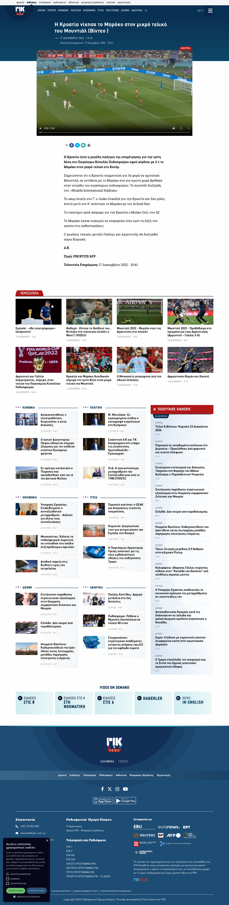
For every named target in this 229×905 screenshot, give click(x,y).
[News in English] (193, 703)
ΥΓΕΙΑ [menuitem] (101, 10)
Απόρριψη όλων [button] (36, 890)
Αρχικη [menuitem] (42, 10)
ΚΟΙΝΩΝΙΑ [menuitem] (63, 10)
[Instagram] (117, 789)
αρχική (20, 2)
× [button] (47, 840)
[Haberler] (153, 703)
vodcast (110, 2)
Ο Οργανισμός (74, 826)
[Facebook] (103, 789)
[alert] (26, 870)
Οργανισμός (164, 775)
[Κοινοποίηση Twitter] (77, 145)
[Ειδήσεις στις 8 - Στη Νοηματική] (74, 703)
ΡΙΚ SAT (70, 859)
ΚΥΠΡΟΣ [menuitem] (52, 10)
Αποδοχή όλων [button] (15, 890)
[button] (8, 874)
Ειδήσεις (75, 775)
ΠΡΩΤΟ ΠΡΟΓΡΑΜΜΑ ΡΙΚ (81, 864)
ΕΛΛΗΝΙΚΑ (107, 761)
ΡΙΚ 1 (69, 847)
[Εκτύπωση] (89, 145)
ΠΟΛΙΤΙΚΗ (96, 407)
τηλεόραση (45, 2)
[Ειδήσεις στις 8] (35, 703)
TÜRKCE (123, 761)
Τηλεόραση (89, 775)
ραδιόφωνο (59, 2)
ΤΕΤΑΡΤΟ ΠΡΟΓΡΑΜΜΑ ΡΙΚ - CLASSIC (88, 876)
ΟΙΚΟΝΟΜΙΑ (30, 497)
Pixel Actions (149, 899)
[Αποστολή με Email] (83, 145)
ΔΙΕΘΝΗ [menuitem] (125, 10)
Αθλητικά (121, 775)
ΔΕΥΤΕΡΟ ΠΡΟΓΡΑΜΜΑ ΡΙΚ (82, 868)
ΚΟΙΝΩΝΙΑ (29, 407)
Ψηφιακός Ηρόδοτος (142, 775)
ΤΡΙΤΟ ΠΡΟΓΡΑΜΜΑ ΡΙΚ (80, 872)
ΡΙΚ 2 (69, 851)
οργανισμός (124, 2)
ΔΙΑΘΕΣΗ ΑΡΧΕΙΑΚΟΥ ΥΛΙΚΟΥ (86, 891)
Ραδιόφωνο (106, 775)
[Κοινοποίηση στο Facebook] (71, 145)
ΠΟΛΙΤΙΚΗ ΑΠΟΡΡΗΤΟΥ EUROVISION (116, 891)
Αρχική (62, 775)
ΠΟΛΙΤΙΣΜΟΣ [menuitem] (112, 10)
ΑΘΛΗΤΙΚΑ (185, 48)
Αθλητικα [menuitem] (137, 10)
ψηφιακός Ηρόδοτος (92, 2)
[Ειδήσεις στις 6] (114, 703)
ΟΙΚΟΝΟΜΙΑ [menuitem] (89, 10)
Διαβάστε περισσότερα (30, 868)
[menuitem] (146, 10)
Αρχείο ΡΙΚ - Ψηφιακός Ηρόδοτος (85, 830)
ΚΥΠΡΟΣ (159, 423)
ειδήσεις (31, 2)
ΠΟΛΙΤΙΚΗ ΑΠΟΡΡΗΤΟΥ (61, 891)
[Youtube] (125, 789)
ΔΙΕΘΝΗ (27, 587)
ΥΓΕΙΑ (93, 497)
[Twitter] (109, 789)
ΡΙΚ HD (70, 855)
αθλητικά (73, 2)
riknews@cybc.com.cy (32, 833)
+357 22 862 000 (29, 826)
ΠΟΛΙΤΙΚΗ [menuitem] (76, 10)
